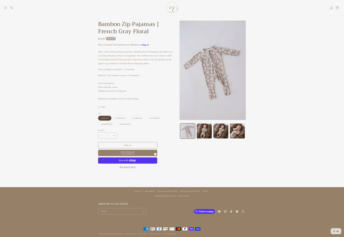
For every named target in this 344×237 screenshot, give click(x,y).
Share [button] (103, 107)
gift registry (150, 191)
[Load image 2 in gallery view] (204, 131)
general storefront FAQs (190, 191)
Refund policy (130, 234)
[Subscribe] (143, 211)
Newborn (106, 119)
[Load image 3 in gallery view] (220, 131)
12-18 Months (108, 125)
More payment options (128, 167)
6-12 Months (156, 119)
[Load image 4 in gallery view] (237, 131)
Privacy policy (142, 234)
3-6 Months (138, 119)
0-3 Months (122, 119)
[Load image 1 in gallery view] (187, 131)
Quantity (101, 130)
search (205, 191)
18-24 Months (127, 125)
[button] (6, 8)
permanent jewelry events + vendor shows (172, 196)
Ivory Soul (106, 234)
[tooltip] (155, 154)
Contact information (170, 234)
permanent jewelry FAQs (167, 191)
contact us (138, 191)
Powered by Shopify (116, 234)
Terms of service (155, 234)
